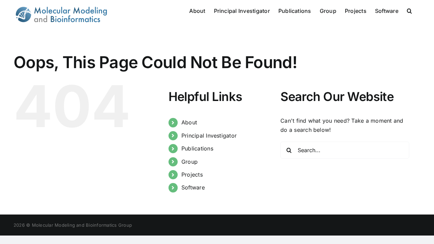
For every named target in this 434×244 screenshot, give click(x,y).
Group (189, 161)
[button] (409, 10)
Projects (192, 174)
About (189, 122)
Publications (197, 148)
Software (193, 187)
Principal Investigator (209, 135)
